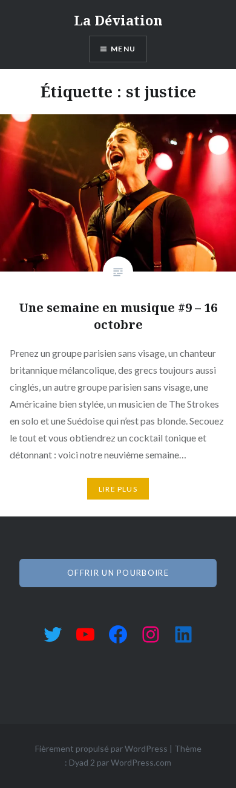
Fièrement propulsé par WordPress (101, 748)
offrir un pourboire (118, 573)
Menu (123, 48)
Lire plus (118, 488)
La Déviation (118, 20)
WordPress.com (141, 762)
